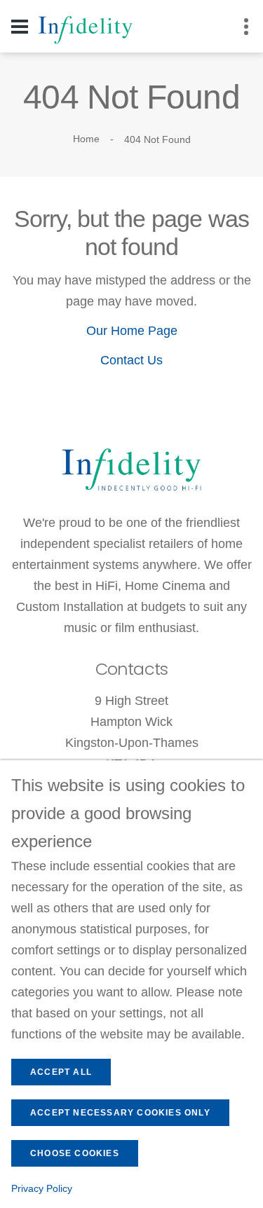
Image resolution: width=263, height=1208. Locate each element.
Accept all (61, 1072)
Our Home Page (131, 331)
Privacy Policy (41, 1188)
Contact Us (131, 360)
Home (86, 138)
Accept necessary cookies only (120, 1113)
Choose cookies (74, 1153)
